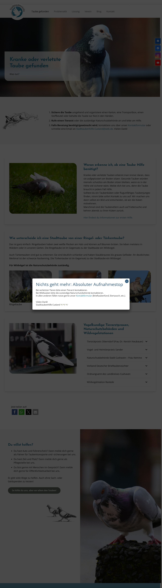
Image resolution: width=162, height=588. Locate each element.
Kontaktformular (84, 295)
